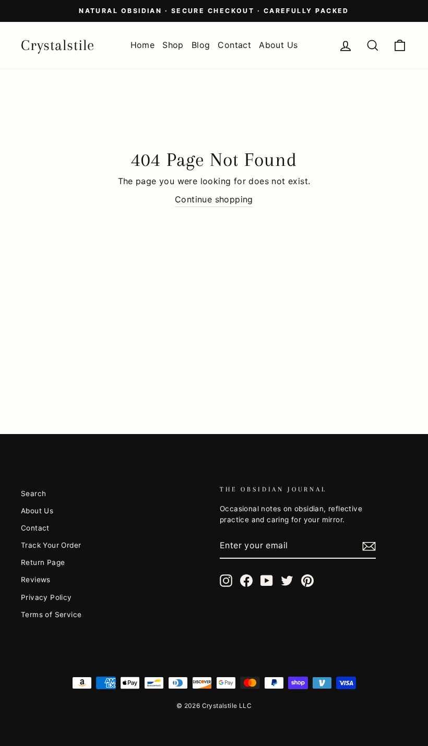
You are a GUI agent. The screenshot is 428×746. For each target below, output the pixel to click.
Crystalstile (57, 45)
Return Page (43, 562)
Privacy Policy (46, 597)
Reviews (36, 579)
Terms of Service (51, 614)
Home (142, 45)
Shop (173, 45)
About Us (278, 45)
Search (33, 493)
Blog (201, 45)
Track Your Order (51, 545)
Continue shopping (214, 199)
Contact (234, 45)
